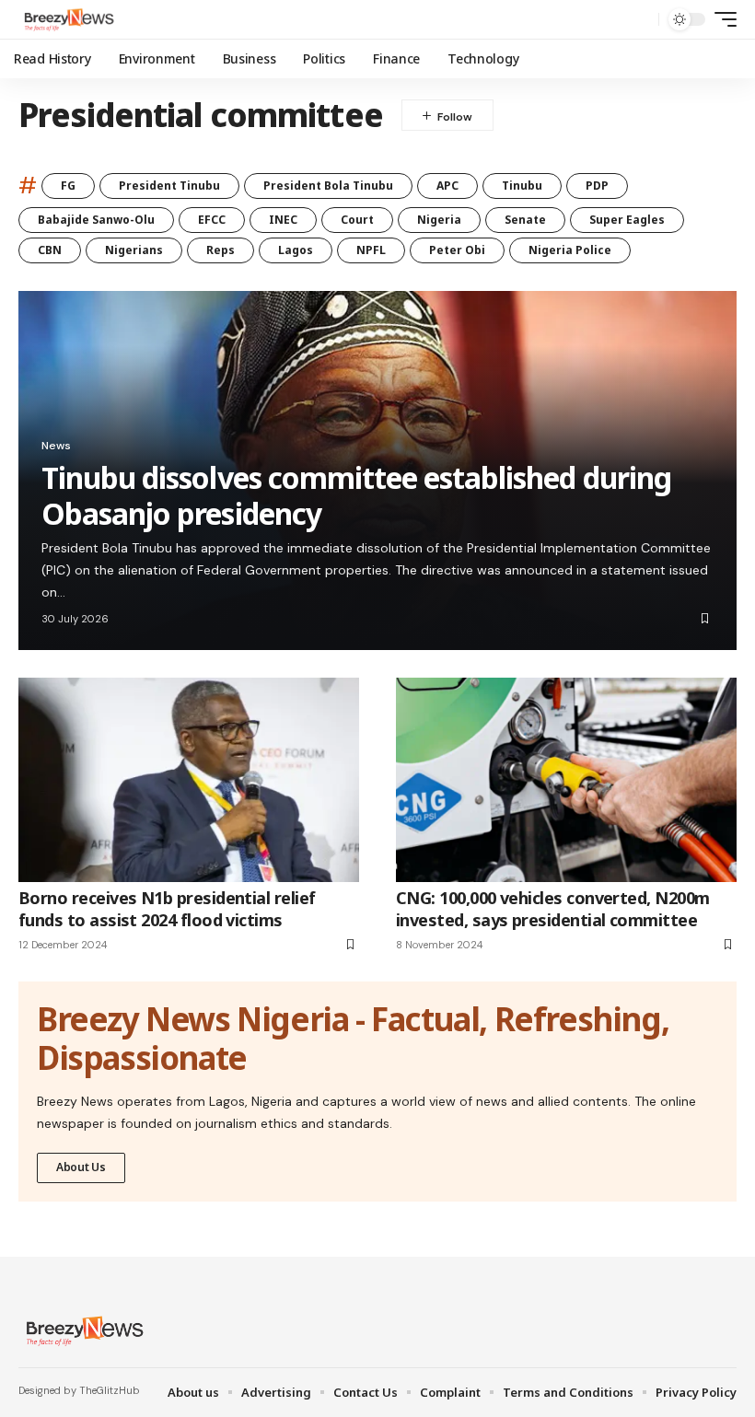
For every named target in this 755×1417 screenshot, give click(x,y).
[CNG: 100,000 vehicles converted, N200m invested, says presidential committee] (566, 780)
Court (357, 219)
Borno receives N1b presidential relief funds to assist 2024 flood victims (166, 908)
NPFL (371, 250)
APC (447, 185)
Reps (220, 250)
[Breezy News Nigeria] (67, 19)
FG (68, 185)
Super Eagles (627, 219)
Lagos (295, 250)
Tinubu (522, 185)
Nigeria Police (569, 250)
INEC (283, 219)
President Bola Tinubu (328, 185)
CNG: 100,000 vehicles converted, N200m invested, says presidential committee (552, 908)
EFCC (212, 219)
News (56, 445)
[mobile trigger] (721, 19)
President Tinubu (169, 185)
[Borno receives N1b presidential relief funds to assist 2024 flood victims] (188, 780)
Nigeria (439, 219)
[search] (640, 19)
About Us (81, 1167)
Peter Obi (457, 250)
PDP (597, 185)
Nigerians (134, 250)
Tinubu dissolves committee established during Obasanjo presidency (356, 495)
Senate (525, 219)
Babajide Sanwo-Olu (96, 219)
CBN (50, 250)
